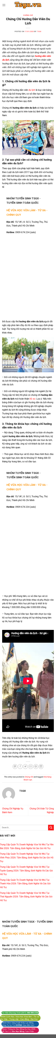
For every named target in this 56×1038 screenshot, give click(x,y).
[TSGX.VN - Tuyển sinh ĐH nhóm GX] (28, 5)
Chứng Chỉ (28, 15)
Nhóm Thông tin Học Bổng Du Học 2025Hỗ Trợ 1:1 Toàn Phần (18, 1030)
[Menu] (4, 5)
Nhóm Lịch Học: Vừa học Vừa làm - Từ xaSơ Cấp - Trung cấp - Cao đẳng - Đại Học (19, 1018)
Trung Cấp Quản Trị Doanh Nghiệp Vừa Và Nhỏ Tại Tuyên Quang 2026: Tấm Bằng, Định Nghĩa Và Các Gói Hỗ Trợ (26, 870)
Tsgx (39, 31)
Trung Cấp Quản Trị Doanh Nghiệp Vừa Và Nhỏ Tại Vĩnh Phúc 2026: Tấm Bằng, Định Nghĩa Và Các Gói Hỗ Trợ (26, 857)
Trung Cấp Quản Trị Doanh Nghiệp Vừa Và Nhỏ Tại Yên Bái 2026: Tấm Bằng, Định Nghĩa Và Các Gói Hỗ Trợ (27, 846)
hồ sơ (32, 398)
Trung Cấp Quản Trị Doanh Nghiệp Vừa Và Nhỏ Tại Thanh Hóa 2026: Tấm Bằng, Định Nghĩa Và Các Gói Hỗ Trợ (25, 884)
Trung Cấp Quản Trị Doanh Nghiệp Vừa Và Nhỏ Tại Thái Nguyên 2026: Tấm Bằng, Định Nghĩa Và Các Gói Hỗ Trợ (26, 897)
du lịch (32, 90)
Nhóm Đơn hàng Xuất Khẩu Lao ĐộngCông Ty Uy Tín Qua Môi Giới (18, 1024)
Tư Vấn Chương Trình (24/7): (20, 1013)
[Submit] (51, 827)
